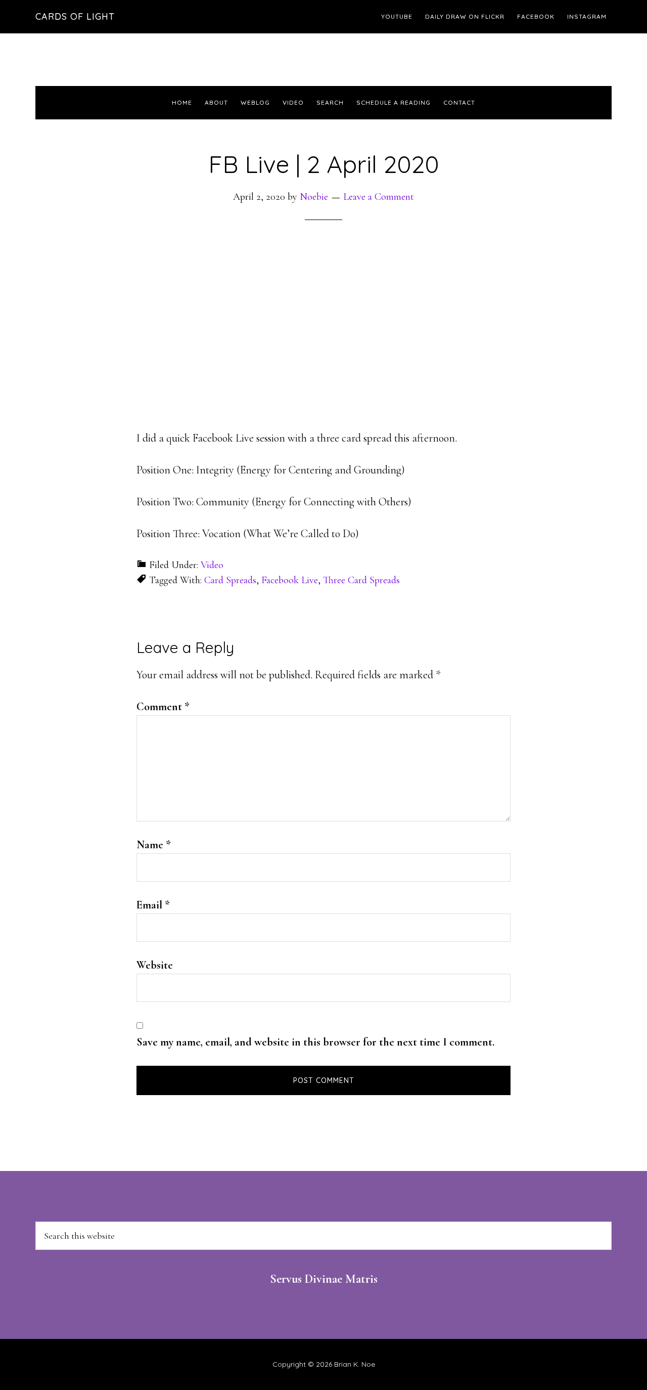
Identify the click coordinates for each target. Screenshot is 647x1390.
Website (154, 965)
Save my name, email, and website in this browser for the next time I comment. (315, 1042)
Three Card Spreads (361, 580)
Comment (163, 706)
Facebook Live (289, 580)
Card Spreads (230, 580)
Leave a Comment (378, 197)
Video (212, 565)
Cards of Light (75, 16)
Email (153, 904)
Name (153, 844)
